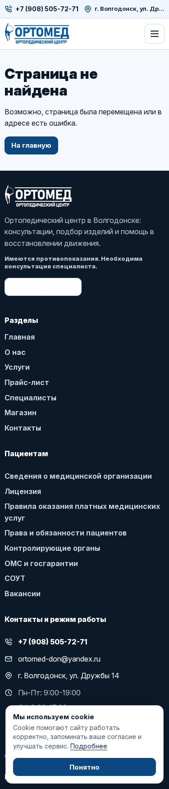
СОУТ (15, 578)
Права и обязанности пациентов (66, 532)
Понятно (84, 767)
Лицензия (23, 491)
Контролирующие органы (52, 548)
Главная (20, 336)
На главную (31, 145)
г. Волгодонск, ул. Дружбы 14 (129, 8)
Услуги (17, 367)
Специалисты (30, 397)
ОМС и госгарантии (41, 563)
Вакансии (23, 593)
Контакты (23, 427)
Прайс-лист (27, 382)
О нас (15, 352)
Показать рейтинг (43, 286)
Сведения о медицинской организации (78, 476)
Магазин (21, 412)
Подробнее (88, 746)
